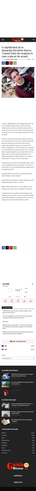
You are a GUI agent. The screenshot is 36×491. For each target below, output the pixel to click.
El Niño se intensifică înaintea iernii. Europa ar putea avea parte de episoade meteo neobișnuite (18, 332)
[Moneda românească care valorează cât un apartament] (6, 414)
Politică (7, 43)
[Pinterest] (11, 63)
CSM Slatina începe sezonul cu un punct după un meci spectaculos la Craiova (17, 311)
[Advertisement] (18, 19)
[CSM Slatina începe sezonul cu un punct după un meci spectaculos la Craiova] (6, 376)
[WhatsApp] (15, 63)
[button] (3, 39)
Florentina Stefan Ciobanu (12, 59)
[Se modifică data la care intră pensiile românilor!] (6, 422)
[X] (7, 63)
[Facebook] (3, 63)
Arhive (3, 355)
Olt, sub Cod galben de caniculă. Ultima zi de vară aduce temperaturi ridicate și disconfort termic (17, 316)
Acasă (3, 43)
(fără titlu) (5, 321)
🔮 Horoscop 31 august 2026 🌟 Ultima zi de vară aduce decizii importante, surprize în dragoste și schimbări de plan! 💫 (18, 326)
